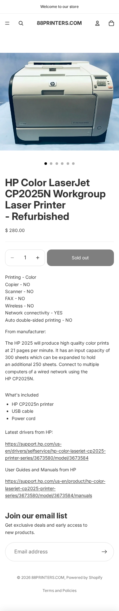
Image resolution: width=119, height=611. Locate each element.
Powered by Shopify (84, 577)
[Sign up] (104, 551)
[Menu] (7, 23)
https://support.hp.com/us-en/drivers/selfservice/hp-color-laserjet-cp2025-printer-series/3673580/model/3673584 (55, 451)
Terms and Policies (59, 590)
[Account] (97, 23)
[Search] (21, 23)
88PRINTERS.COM (47, 577)
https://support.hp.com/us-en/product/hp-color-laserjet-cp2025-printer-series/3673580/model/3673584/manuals (55, 488)
